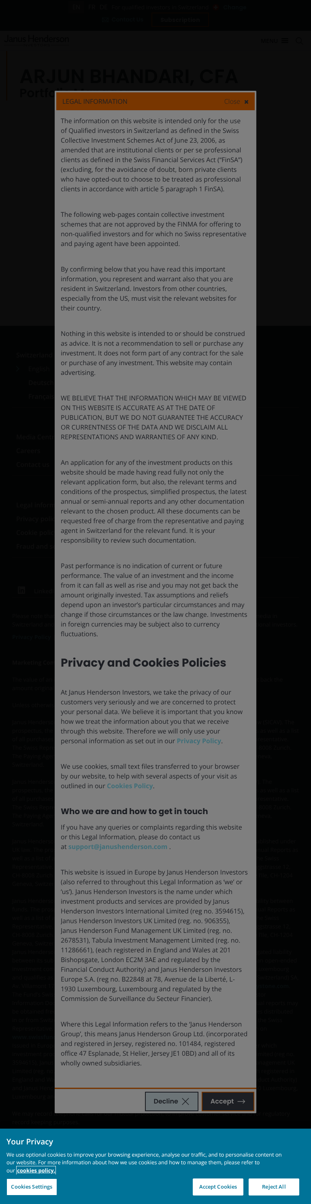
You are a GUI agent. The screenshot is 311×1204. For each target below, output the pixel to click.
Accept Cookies (218, 1186)
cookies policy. (36, 1170)
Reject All (273, 1186)
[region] (155, 1166)
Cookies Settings (31, 1186)
